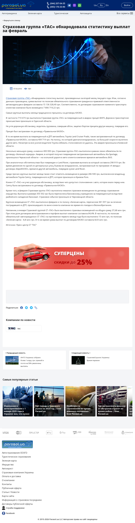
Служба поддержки (15, 508)
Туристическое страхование (16, 456)
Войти (127, 5)
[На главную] (17, 444)
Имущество (8, 464)
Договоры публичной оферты (17, 503)
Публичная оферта (11, 488)
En (107, 5)
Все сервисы (123, 13)
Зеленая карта (35, 13)
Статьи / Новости (10, 492)
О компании (8, 480)
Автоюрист (7, 468)
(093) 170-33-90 (57, 6)
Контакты (7, 484)
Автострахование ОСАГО (14, 452)
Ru (101, 5)
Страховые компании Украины (18, 472)
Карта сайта (8, 496)
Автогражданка (9, 13)
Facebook (10, 513)
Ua (95, 5)
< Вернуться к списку (11, 20)
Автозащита (86, 13)
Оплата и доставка (11, 476)
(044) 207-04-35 (57, 3)
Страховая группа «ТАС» (18, 98)
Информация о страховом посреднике (22, 500)
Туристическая (61, 13)
